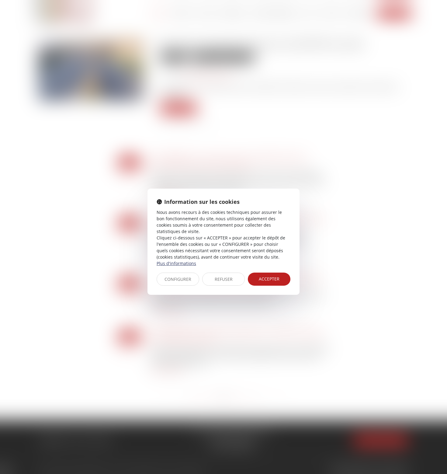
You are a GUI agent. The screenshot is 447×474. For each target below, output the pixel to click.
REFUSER (224, 279)
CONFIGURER (178, 279)
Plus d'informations (176, 263)
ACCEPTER (269, 279)
